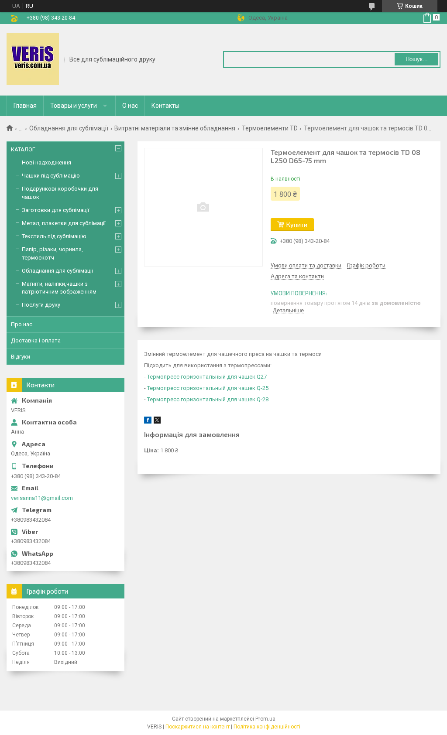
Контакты (165, 105)
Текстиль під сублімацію (54, 236)
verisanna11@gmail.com (42, 498)
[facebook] (147, 421)
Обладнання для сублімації (68, 128)
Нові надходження (46, 162)
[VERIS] (33, 59)
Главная (25, 105)
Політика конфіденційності (267, 727)
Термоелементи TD (270, 128)
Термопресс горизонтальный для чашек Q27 (207, 376)
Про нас (21, 324)
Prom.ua (265, 719)
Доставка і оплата (36, 340)
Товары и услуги (73, 105)
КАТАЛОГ (23, 149)
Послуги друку (41, 304)
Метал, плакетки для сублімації (64, 223)
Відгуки (20, 356)
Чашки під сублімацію (51, 175)
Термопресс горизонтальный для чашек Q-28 (207, 399)
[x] (157, 421)
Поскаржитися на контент (197, 727)
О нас (130, 105)
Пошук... (417, 59)
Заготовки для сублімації (55, 210)
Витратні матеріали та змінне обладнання (174, 128)
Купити (296, 224)
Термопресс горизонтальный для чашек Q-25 (207, 388)
